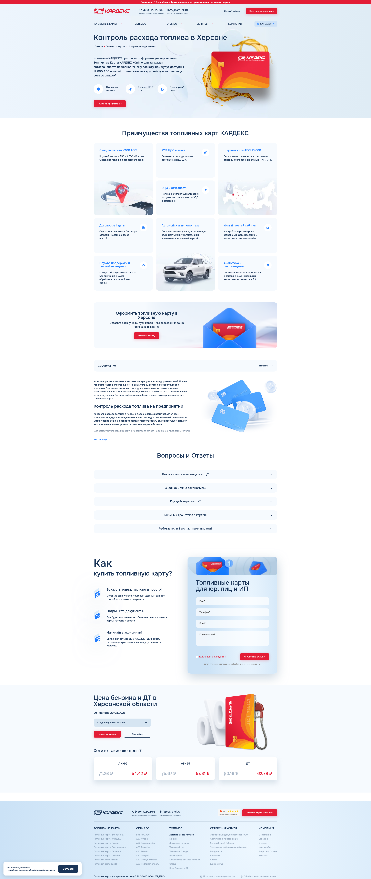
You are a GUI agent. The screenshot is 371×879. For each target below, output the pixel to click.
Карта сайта (265, 847)
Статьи (173, 864)
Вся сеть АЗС (143, 834)
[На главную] (111, 11)
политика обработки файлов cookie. (37, 870)
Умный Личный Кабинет (222, 843)
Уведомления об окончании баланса (228, 847)
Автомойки (215, 855)
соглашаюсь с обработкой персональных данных (240, 664)
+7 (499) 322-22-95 (151, 10)
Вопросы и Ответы (268, 851)
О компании (265, 834)
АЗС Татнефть (143, 847)
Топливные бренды (178, 851)
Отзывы (263, 843)
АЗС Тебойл (142, 851)
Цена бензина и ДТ (178, 868)
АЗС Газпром (142, 855)
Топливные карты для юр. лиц (108, 834)
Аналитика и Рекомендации (224, 839)
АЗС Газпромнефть (145, 843)
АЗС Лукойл (142, 839)
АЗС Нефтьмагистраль (147, 864)
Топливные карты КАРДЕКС (107, 839)
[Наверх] (359, 867)
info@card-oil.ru (177, 10)
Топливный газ (176, 847)
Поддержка (216, 851)
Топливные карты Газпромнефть (110, 847)
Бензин (173, 839)
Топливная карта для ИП (106, 864)
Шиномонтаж (216, 864)
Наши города (175, 855)
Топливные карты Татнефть (107, 851)
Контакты (263, 855)
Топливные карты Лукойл (106, 843)
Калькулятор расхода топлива (184, 859)
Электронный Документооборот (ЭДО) (229, 834)
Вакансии (264, 839)
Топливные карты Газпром (107, 855)
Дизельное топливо (179, 843)
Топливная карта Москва (106, 859)
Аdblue (213, 859)
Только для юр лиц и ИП (212, 656)
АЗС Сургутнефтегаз (146, 859)
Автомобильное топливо (181, 834)
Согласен (68, 868)
